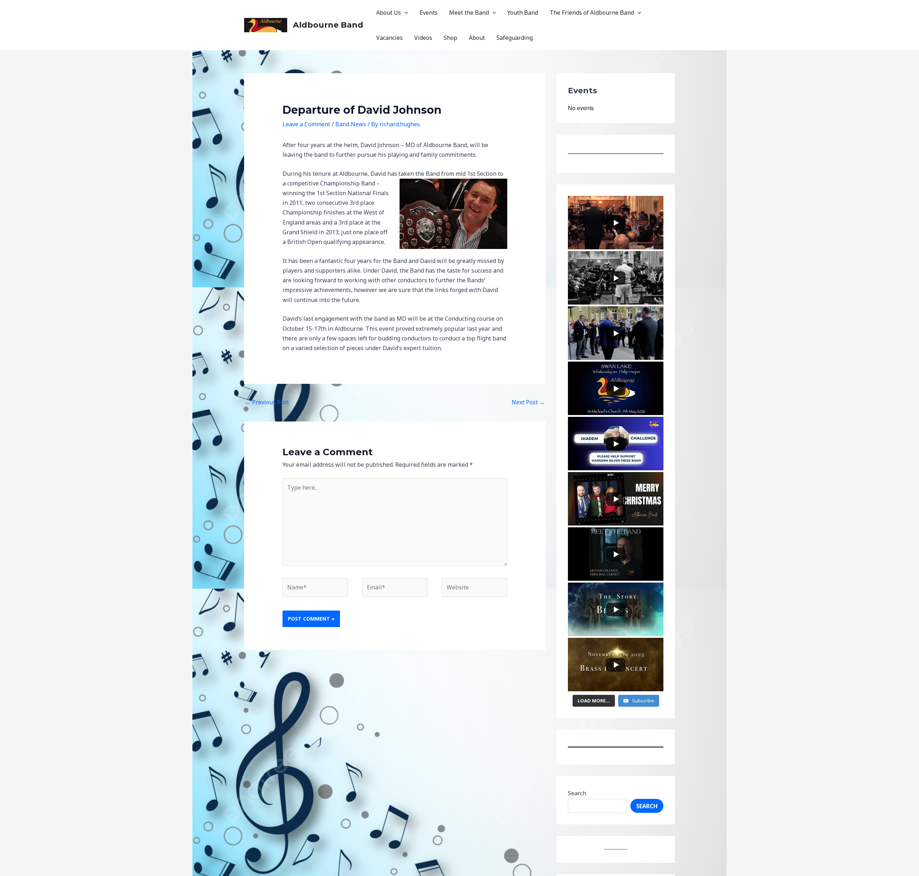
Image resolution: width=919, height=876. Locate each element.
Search (577, 793)
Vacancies (389, 38)
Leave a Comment (306, 124)
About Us (388, 13)
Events (429, 13)
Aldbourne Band (328, 25)
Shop (450, 38)
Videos (423, 38)
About (477, 38)
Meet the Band (469, 13)
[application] (404, 12)
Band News (350, 124)
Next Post (528, 402)
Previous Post (267, 402)
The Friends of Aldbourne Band (592, 13)
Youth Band (522, 13)
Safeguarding (514, 38)
